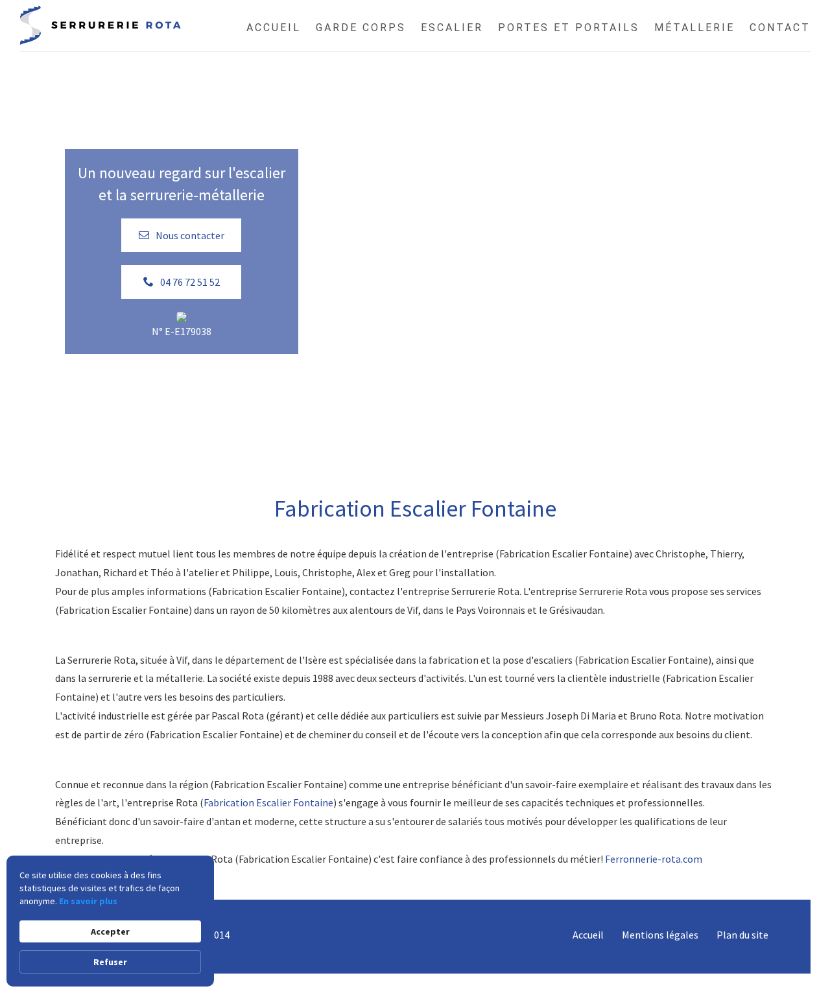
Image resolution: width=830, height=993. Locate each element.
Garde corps (361, 27)
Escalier (452, 27)
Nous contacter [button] (190, 235)
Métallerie (694, 27)
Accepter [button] (110, 931)
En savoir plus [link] (88, 901)
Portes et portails (568, 27)
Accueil (273, 27)
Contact (780, 27)
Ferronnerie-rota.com (653, 858)
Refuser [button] (110, 962)
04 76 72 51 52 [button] (190, 281)
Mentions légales (660, 934)
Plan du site (742, 934)
